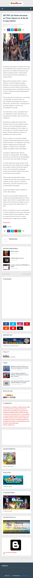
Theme (10, 575)
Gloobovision (6, 222)
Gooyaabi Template (24, 575)
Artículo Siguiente (26, 274)
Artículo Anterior (6, 274)
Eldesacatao (7, 24)
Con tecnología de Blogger (10, 552)
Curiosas (6, 26)
